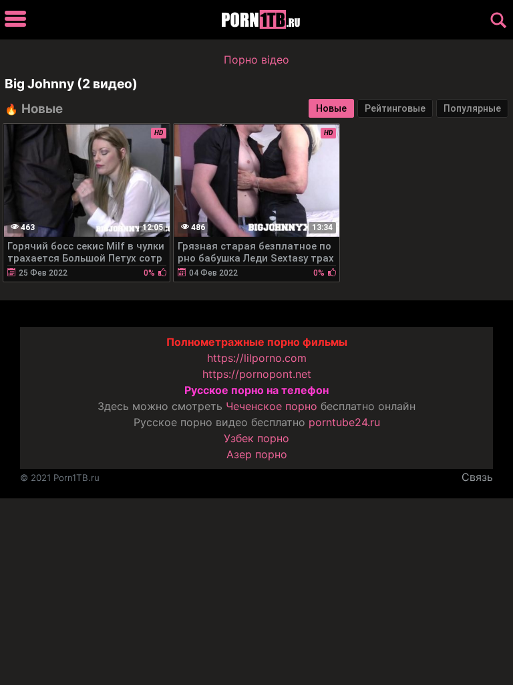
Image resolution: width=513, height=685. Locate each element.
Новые (331, 108)
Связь (477, 477)
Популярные (472, 108)
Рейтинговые (395, 108)
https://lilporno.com (257, 358)
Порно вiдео (256, 59)
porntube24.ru (344, 422)
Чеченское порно (271, 406)
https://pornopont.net (256, 374)
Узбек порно (256, 438)
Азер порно (256, 454)
